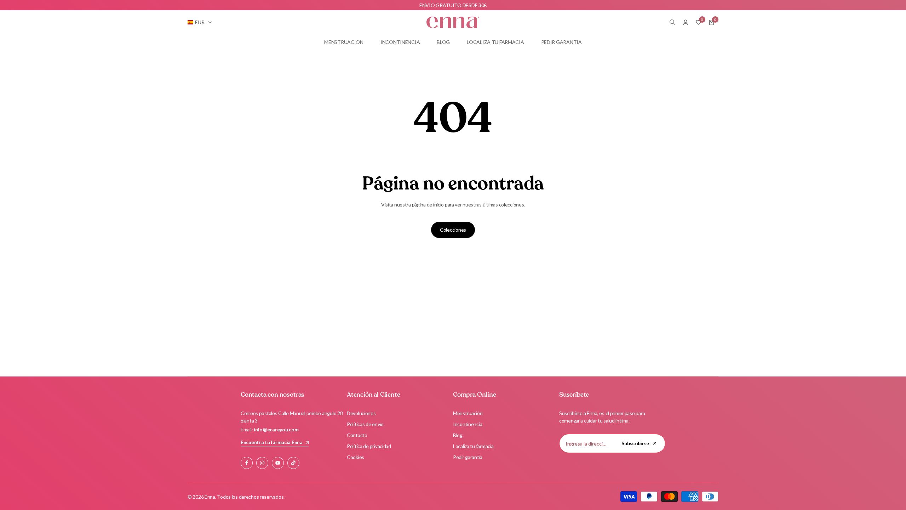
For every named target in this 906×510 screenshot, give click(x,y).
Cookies (355, 457)
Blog (458, 435)
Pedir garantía (467, 457)
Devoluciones (361, 413)
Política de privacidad (369, 446)
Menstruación (468, 413)
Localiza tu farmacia (473, 446)
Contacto (357, 435)
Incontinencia (467, 424)
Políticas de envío (365, 424)
